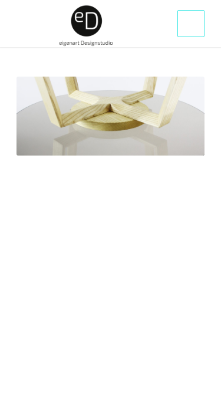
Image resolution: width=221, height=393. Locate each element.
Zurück (43, 116)
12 (153, 140)
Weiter (178, 116)
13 (163, 140)
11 (144, 140)
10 (134, 140)
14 (172, 140)
